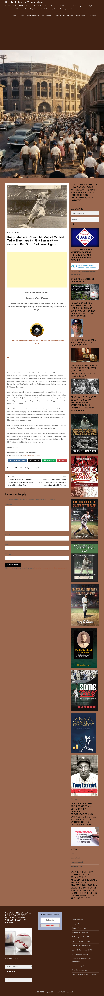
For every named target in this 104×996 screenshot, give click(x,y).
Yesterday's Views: (79, 933)
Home (14, 15)
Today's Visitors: (78, 928)
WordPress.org (76, 867)
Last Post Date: (78, 974)
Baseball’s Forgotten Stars (64, 15)
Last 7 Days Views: (79, 941)
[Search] (73, 224)
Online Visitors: (77, 919)
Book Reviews (46, 15)
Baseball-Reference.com (31, 455)
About (22, 15)
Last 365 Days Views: (80, 950)
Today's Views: (77, 924)
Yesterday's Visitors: (79, 937)
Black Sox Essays (33, 15)
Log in (73, 854)
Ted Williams (37, 468)
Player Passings (81, 15)
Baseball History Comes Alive (24, 2)
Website (8, 554)
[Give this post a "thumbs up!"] (8, 357)
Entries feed (75, 858)
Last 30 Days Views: (79, 946)
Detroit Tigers (25, 468)
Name (8, 534)
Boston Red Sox (13, 468)
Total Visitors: (77, 954)
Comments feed (77, 862)
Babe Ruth (93, 15)
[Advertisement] (52, 35)
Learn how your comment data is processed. (50, 568)
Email (7, 544)
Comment (9, 505)
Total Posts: (76, 966)
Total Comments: (78, 970)
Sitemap (74, 799)
